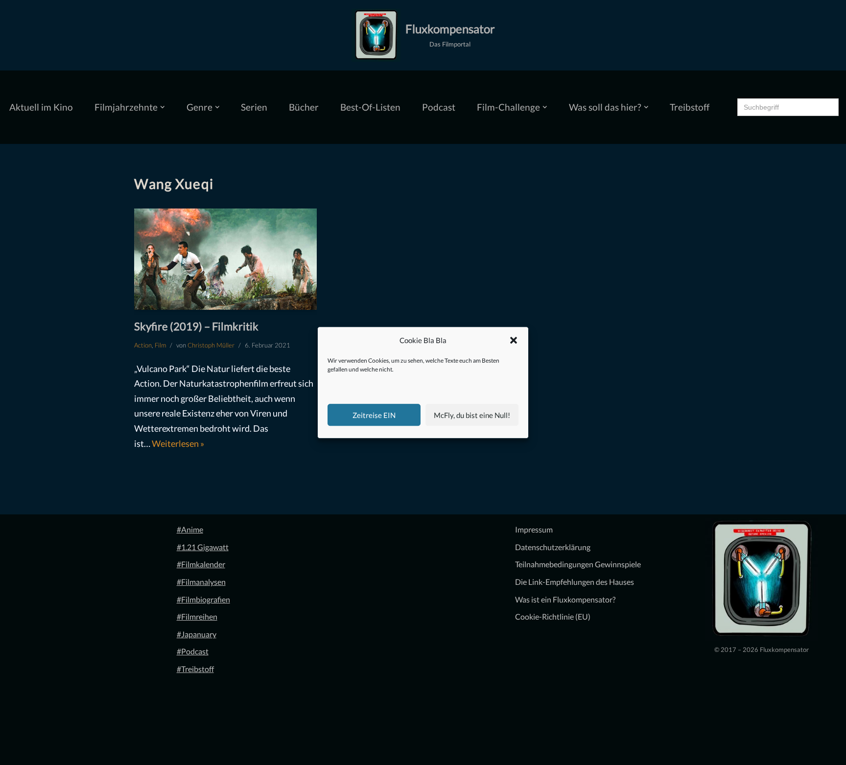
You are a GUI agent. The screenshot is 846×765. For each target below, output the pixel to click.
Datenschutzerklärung (552, 547)
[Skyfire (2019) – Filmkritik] (225, 259)
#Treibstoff (195, 668)
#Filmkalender (201, 564)
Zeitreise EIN (374, 415)
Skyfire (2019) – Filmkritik (196, 326)
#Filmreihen (197, 616)
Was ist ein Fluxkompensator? (565, 599)
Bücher (304, 107)
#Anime (190, 529)
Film (160, 345)
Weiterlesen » (178, 443)
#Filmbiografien (203, 599)
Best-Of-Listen (370, 107)
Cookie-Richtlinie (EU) (552, 616)
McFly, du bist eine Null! (472, 415)
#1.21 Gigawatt (203, 547)
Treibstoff (689, 107)
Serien (254, 107)
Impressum (534, 529)
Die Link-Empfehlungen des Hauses (574, 581)
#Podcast (193, 651)
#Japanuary (196, 634)
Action (143, 345)
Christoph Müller (211, 345)
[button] (513, 341)
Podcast (438, 107)
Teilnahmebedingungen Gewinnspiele (578, 564)
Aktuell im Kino (41, 107)
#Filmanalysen (201, 581)
